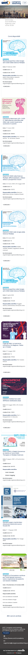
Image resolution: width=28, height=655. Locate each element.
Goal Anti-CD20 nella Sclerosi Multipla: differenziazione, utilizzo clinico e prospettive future (14, 177)
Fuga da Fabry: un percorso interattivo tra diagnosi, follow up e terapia (13, 345)
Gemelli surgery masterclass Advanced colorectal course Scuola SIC (12, 524)
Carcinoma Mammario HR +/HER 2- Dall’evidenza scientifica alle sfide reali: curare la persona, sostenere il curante (14, 121)
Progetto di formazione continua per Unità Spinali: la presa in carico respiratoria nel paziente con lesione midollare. (14, 578)
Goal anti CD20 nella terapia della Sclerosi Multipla (14, 233)
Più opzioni (6, 633)
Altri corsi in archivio (14, 616)
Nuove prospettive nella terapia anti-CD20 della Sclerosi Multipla (14, 62)
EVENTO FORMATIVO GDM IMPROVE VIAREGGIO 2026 (12, 400)
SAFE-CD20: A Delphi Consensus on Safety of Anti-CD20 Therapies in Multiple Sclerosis (14, 453)
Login (24, 2)
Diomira (19, 653)
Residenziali (5, 59)
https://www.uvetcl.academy (14, 638)
